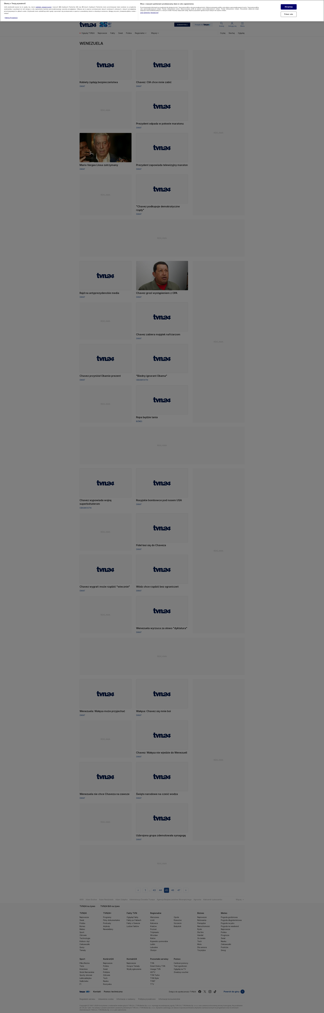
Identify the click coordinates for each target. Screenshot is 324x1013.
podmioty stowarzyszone (43, 7)
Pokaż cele (288, 14)
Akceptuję (289, 7)
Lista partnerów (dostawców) (149, 12)
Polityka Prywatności (11, 17)
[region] (162, 11)
